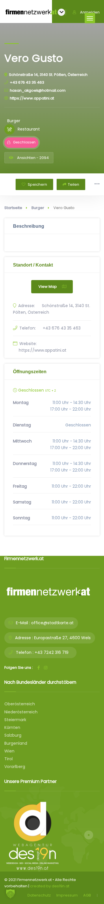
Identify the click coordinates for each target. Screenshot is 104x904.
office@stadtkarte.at (52, 623)
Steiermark (15, 720)
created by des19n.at (49, 886)
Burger (37, 207)
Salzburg (12, 735)
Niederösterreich (21, 712)
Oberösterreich (19, 704)
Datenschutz (39, 895)
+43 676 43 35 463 (27, 82)
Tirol (8, 759)
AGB (87, 895)
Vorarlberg (14, 766)
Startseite (13, 207)
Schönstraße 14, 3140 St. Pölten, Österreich (48, 74)
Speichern (37, 184)
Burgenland (15, 743)
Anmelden (90, 12)
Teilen (73, 184)
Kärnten (12, 727)
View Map (47, 286)
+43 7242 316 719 (51, 652)
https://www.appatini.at (32, 98)
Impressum (67, 895)
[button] (10, 893)
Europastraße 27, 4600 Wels (62, 638)
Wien (9, 751)
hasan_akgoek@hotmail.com (38, 90)
